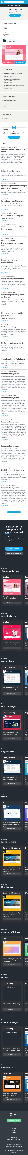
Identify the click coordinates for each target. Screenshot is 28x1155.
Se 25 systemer (11, 1100)
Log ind (14, 1124)
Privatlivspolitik (17, 1145)
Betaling (6, 577)
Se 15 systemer (11, 829)
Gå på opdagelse (14, 549)
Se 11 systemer (11, 964)
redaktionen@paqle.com (14, 1139)
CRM (4, 938)
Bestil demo (14, 137)
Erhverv (14, 1130)
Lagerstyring (8, 983)
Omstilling (7, 1073)
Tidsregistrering (9, 667)
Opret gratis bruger (14, 1120)
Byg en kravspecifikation (14, 553)
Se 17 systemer (11, 693)
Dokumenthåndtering (11, 848)
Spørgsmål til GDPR (17, 1146)
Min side (10, 5)
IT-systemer (17, 5)
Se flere (14, 512)
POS (4, 802)
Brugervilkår (9, 1146)
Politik (14, 1133)
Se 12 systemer (11, 603)
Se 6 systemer (11, 1009)
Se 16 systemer (11, 874)
